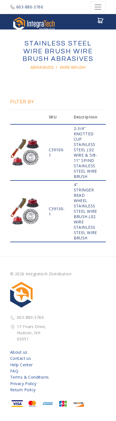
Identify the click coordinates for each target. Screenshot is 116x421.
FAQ (14, 371)
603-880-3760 (29, 7)
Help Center (21, 364)
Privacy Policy (23, 383)
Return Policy (22, 389)
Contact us (20, 358)
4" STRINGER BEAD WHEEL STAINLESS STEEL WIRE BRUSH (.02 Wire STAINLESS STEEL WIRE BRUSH (85, 211)
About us (18, 352)
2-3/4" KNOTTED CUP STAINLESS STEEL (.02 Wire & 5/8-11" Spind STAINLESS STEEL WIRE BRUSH (85, 152)
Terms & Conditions (29, 377)
